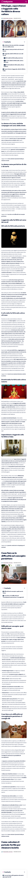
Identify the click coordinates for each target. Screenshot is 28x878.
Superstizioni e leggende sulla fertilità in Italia (14, 69)
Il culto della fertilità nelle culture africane (13, 61)
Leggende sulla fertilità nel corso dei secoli (13, 54)
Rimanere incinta (17, 18)
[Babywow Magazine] (7, 2)
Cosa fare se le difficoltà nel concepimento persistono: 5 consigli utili (13, 596)
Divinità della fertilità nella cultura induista (14, 65)
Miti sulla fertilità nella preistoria (14, 58)
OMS (8, 634)
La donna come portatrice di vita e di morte (13, 50)
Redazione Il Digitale (8, 18)
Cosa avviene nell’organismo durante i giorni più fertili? (13, 876)
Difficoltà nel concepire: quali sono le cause (13, 592)
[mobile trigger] (25, 1)
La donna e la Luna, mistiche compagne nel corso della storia (13, 45)
